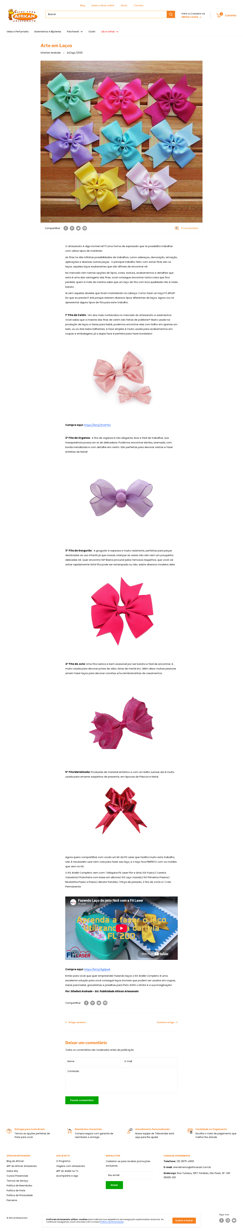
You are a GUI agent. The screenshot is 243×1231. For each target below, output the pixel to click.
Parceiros (12, 1200)
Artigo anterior (77, 1022)
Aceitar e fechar (184, 1220)
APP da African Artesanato (22, 1166)
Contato (138, 5)
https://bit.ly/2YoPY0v (97, 425)
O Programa (63, 1161)
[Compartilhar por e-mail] (84, 228)
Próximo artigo (165, 1022)
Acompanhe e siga (67, 1175)
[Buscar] (171, 14)
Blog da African (15, 1161)
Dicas (124, 5)
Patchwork (73, 31)
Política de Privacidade (20, 1195)
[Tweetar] (78, 228)
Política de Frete (16, 1190)
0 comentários (189, 228)
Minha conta (190, 17)
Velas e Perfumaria (17, 31)
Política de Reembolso (19, 1185)
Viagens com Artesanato (70, 1166)
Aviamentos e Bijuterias (47, 31)
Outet (91, 31)
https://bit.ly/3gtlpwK (97, 969)
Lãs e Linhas (108, 31)
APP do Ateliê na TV (67, 1171)
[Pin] (72, 228)
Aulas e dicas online (103, 5)
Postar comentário (82, 1100)
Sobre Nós (12, 1171)
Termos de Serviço (17, 1180)
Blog (82, 5)
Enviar (114, 1185)
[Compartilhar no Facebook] (65, 228)
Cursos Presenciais (17, 1175)
